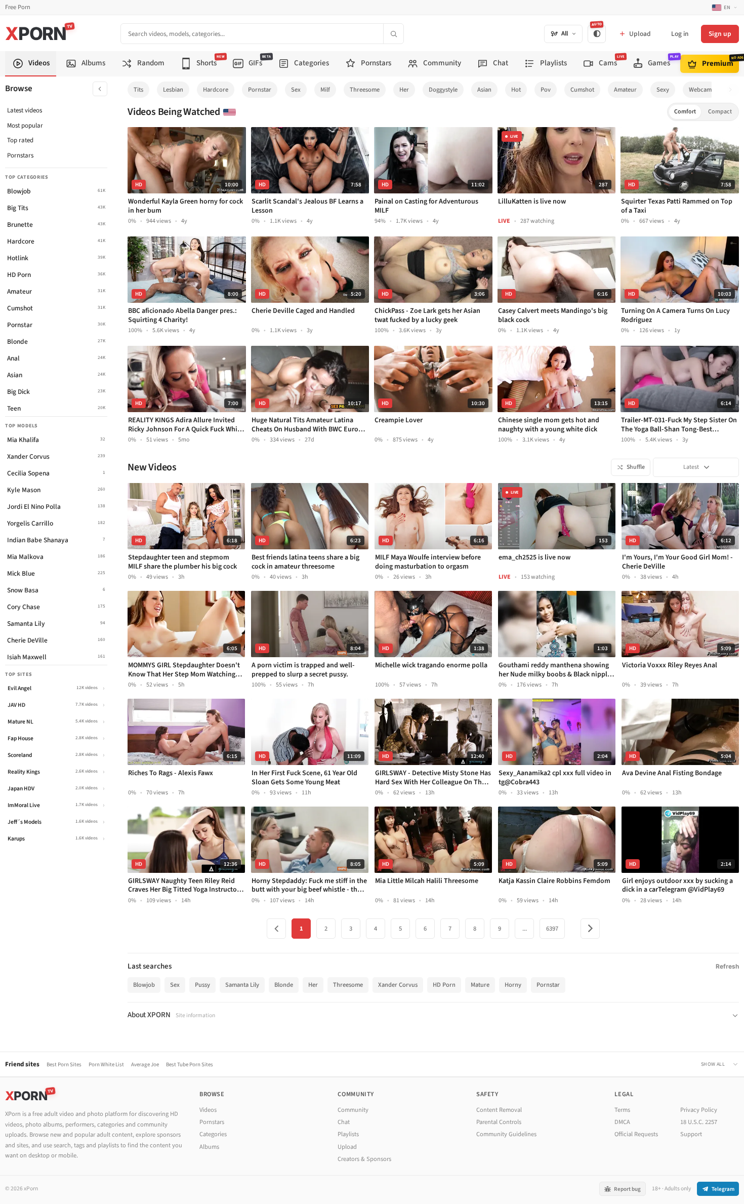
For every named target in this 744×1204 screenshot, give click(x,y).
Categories (213, 1134)
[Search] (393, 34)
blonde (283, 984)
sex (296, 89)
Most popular (25, 125)
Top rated (20, 140)
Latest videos (24, 110)
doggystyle (443, 89)
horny (513, 984)
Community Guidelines (506, 1134)
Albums (209, 1146)
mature (480, 984)
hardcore (215, 89)
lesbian (173, 89)
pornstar (259, 89)
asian (484, 89)
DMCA (622, 1122)
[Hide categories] (100, 89)
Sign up (720, 33)
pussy (202, 984)
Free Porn (17, 7)
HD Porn (444, 984)
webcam (700, 89)
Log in (679, 33)
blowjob (144, 984)
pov (546, 89)
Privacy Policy (698, 1109)
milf (325, 89)
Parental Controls (498, 1122)
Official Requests (636, 1134)
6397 (552, 928)
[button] (733, 90)
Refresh (727, 966)
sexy (662, 89)
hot (516, 89)
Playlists (348, 1134)
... (524, 928)
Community (353, 1109)
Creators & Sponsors (364, 1158)
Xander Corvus (398, 984)
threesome (365, 89)
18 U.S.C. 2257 (698, 1122)
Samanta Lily (242, 984)
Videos (208, 1109)
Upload (347, 1146)
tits (138, 89)
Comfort (685, 111)
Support (691, 1134)
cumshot (582, 89)
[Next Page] (590, 928)
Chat (344, 1122)
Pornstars (20, 155)
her (404, 89)
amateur (625, 89)
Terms (622, 1109)
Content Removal (499, 1109)
